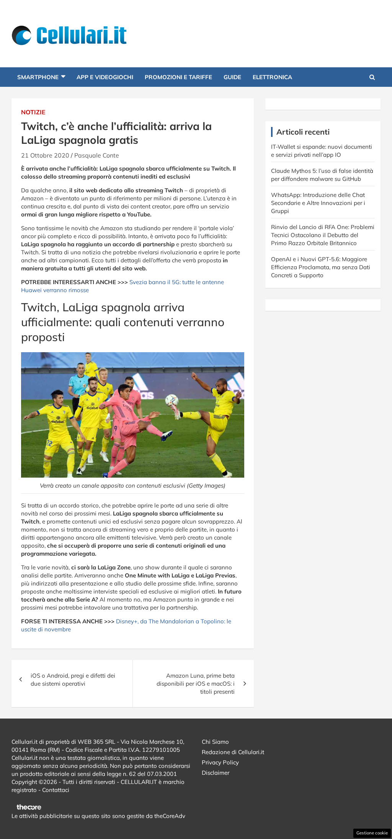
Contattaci (55, 789)
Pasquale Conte (96, 155)
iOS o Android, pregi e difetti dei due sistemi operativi (73, 679)
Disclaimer (215, 772)
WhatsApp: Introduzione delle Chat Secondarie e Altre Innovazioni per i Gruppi (318, 203)
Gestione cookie (372, 833)
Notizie (33, 112)
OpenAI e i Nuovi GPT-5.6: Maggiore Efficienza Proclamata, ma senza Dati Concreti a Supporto (320, 267)
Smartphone (38, 77)
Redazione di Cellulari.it (233, 752)
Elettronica (272, 77)
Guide (232, 77)
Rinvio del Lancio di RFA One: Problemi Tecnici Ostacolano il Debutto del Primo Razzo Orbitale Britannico (322, 235)
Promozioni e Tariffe (178, 77)
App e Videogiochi (105, 77)
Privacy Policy (220, 762)
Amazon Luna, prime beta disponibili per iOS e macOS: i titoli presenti (196, 683)
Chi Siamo (215, 741)
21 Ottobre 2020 (45, 155)
